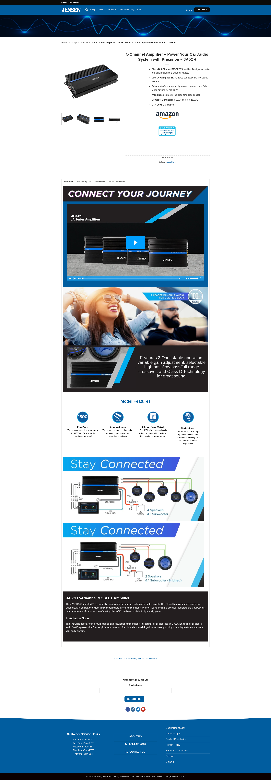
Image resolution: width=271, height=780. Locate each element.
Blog (138, 10)
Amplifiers (85, 42)
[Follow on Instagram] (133, 709)
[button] (189, 9)
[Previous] (67, 79)
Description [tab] (68, 182)
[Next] (114, 79)
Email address (135, 685)
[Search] (86, 10)
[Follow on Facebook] (127, 709)
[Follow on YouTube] (143, 709)
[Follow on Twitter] (138, 709)
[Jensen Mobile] (71, 10)
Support (112, 10)
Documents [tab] (100, 182)
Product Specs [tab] (84, 182)
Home (64, 42)
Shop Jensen (96, 10)
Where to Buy (127, 10)
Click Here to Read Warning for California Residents (135, 659)
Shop (74, 42)
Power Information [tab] (117, 182)
